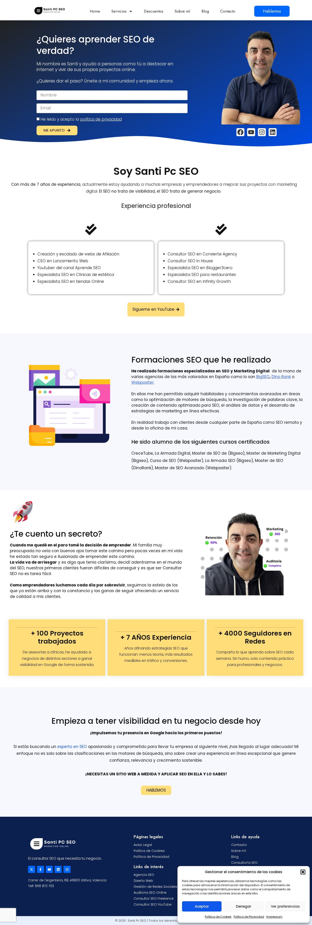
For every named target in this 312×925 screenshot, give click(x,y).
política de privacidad (101, 119)
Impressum (274, 917)
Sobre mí (182, 11)
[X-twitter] (31, 869)
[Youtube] (251, 132)
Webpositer (142, 382)
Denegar (243, 906)
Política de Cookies (218, 917)
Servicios (119, 11)
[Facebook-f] (40, 869)
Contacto (227, 11)
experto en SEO (72, 746)
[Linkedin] (273, 132)
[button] (303, 872)
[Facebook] (240, 132)
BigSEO (263, 376)
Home (95, 11)
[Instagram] (262, 132)
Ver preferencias (285, 906)
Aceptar (202, 906)
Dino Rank (281, 376)
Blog (205, 11)
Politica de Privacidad (249, 917)
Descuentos (153, 11)
